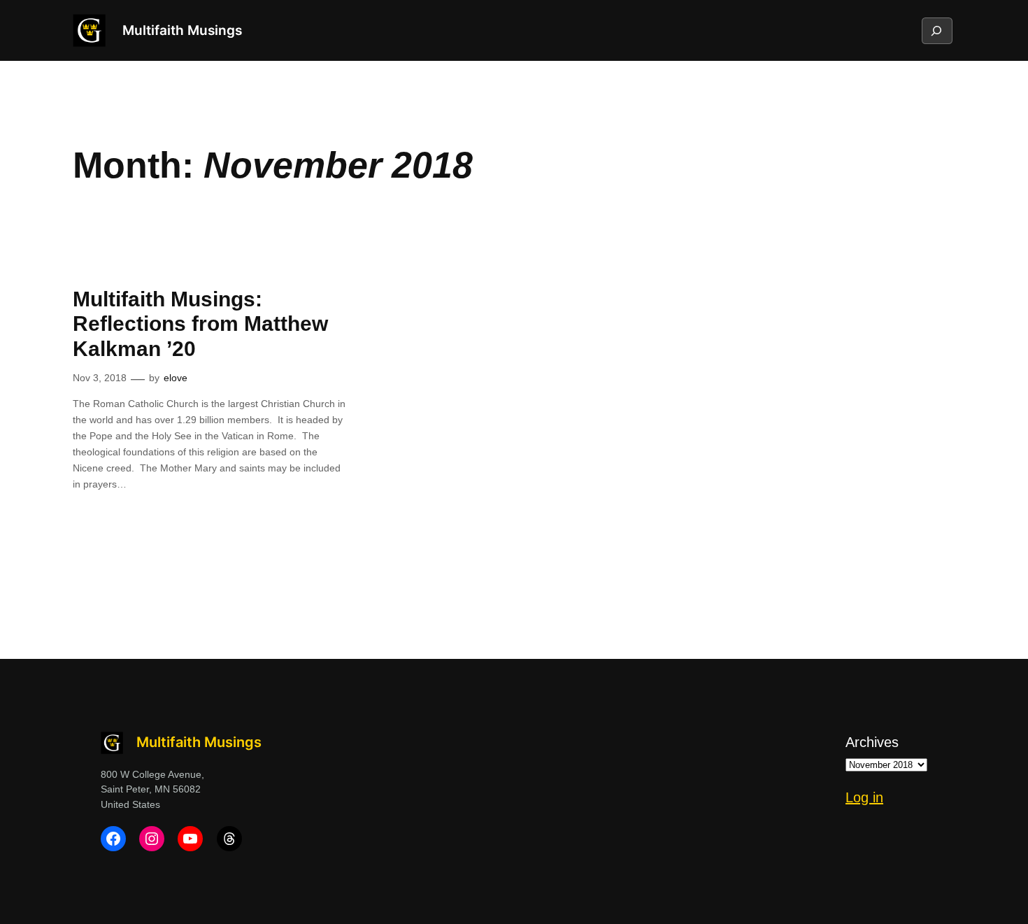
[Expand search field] (936, 30)
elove (175, 377)
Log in (864, 797)
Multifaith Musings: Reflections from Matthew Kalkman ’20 (200, 323)
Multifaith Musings (182, 30)
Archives (872, 742)
